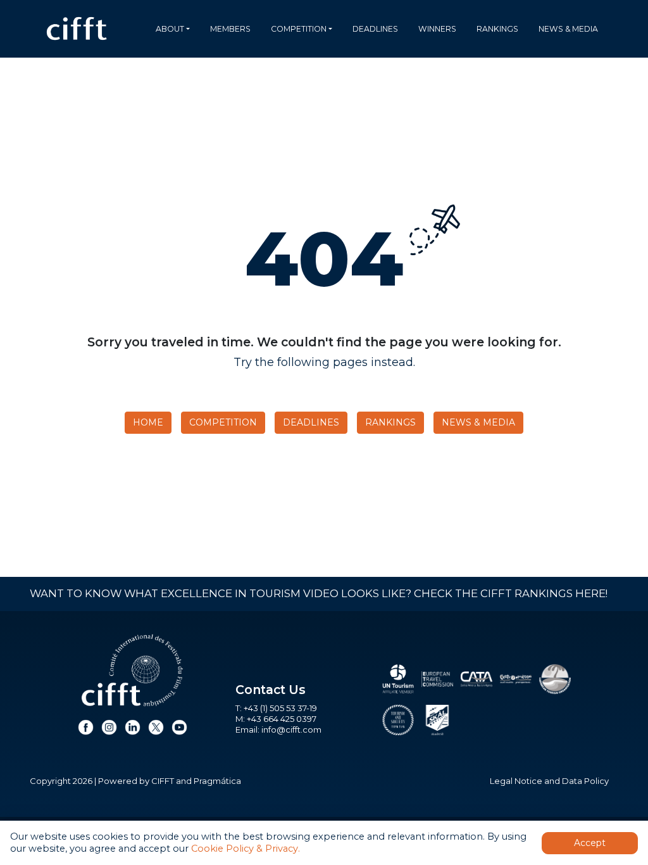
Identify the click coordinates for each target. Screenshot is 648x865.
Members (230, 29)
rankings (497, 29)
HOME (148, 422)
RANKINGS (390, 422)
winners (437, 29)
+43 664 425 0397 (281, 719)
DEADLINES (311, 422)
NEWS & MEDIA (478, 422)
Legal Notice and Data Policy (549, 781)
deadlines (375, 29)
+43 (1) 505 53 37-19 (280, 708)
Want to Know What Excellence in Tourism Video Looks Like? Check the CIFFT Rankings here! (319, 593)
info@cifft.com (291, 729)
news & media (568, 29)
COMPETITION (223, 422)
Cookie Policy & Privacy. (245, 848)
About (170, 29)
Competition (299, 29)
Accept (590, 843)
